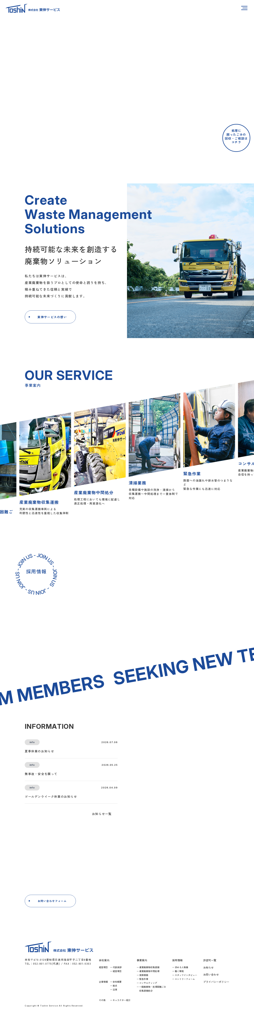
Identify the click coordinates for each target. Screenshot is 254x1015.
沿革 (115, 989)
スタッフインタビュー (186, 975)
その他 (102, 1000)
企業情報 (103, 981)
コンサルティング (148, 982)
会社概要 (117, 981)
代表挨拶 (117, 967)
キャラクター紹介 (122, 1000)
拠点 (115, 985)
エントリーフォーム (185, 978)
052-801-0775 (139, 903)
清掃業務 (143, 975)
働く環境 (179, 971)
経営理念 (103, 967)
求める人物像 (181, 967)
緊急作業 (143, 978)
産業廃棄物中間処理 (149, 971)
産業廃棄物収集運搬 (149, 967)
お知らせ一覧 (102, 813)
